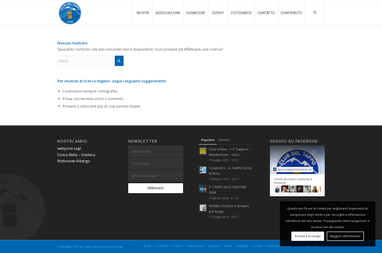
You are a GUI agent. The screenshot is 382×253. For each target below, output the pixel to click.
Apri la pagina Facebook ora (295, 169)
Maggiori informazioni (345, 236)
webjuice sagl (69, 148)
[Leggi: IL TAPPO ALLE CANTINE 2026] (203, 189)
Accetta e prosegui (308, 236)
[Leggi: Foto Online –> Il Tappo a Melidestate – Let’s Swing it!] (203, 151)
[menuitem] (143, 13)
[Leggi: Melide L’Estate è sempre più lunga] (203, 208)
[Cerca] (315, 13)
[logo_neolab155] (70, 13)
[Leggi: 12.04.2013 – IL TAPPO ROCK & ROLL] (203, 170)
